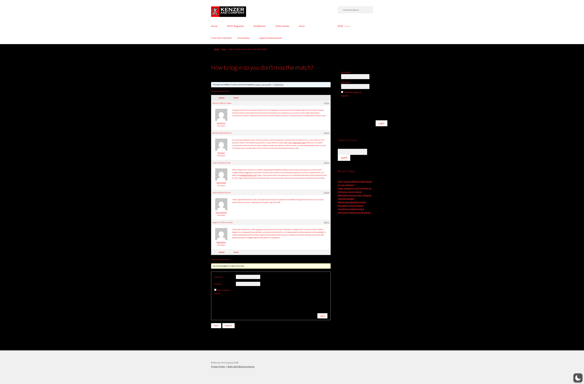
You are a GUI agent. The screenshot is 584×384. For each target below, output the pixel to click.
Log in (216, 325)
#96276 (326, 222)
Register (228, 325)
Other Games (282, 26)
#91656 (326, 192)
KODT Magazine (235, 26)
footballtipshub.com (248, 175)
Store (302, 26)
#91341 (326, 163)
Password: (218, 284)
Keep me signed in (224, 290)
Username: (218, 277)
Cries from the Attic (221, 37)
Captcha (217, 293)
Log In (322, 316)
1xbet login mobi (299, 142)
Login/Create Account (270, 37)
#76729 (326, 133)
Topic (224, 49)
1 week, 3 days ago (262, 84)
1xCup (258, 229)
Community (243, 37)
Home (214, 26)
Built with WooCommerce (241, 366)
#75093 (326, 103)
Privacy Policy (218, 366)
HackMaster (259, 26)
